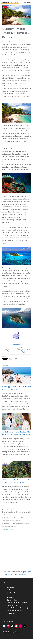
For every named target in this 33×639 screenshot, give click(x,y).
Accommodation (9, 512)
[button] (22, 2)
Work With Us (12, 605)
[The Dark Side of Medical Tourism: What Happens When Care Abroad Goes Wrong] (16, 429)
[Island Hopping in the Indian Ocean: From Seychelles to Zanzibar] (16, 384)
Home (9, 595)
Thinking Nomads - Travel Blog (17, 602)
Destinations (11, 592)
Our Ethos (10, 597)
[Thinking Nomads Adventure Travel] (10, 2)
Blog (9, 589)
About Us (10, 587)
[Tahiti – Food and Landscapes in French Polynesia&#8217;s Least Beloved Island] (16, 477)
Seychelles (19, 512)
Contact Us (11, 613)
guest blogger (22, 352)
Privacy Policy (12, 600)
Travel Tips (8, 509)
